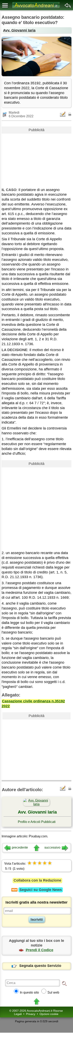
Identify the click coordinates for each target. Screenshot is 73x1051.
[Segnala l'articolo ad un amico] (63, 114)
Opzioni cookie (49, 1014)
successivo (52, 847)
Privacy (30, 1014)
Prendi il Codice (39, 950)
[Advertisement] (36, 159)
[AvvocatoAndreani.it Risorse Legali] (36, 8)
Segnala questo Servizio (40, 966)
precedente (20, 847)
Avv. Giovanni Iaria (19, 30)
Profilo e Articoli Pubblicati (37, 822)
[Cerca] (64, 983)
